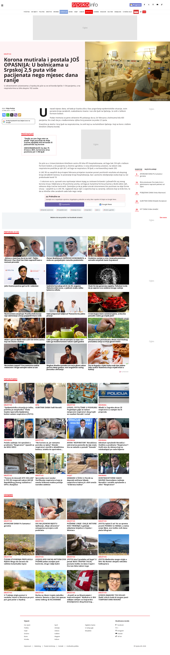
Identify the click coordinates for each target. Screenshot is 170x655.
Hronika (56, 12)
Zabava (81, 12)
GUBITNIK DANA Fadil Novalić (48, 407)
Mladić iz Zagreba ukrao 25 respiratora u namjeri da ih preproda (110, 409)
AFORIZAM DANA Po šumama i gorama (17, 524)
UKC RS (98, 210)
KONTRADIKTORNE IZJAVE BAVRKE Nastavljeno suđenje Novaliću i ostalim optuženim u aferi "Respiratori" (112, 481)
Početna (27, 12)
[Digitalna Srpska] (136, 12)
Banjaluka (118, 12)
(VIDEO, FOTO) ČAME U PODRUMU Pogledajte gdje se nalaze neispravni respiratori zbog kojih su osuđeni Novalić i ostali (82, 410)
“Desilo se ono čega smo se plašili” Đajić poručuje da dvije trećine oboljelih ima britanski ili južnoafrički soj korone (38, 141)
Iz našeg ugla (127, 12)
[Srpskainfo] (85, 5)
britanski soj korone (47, 210)
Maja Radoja (10, 108)
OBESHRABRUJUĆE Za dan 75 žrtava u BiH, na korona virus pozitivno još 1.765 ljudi (37, 150)
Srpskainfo (66, 204)
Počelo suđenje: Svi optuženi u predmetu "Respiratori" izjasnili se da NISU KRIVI (19, 445)
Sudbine (96, 12)
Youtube (120, 633)
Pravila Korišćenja (49, 646)
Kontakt (60, 646)
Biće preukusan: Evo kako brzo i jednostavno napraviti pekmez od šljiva (152, 184)
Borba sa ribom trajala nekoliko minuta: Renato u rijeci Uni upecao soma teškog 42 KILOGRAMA (50, 597)
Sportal (89, 12)
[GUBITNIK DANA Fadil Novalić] (50, 393)
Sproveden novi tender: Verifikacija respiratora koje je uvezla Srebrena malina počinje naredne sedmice (49, 481)
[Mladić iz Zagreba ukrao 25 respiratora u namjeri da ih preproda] (113, 393)
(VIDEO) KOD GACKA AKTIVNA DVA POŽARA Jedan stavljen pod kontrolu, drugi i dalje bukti (50, 561)
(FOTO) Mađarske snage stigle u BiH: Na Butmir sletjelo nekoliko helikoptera (112, 561)
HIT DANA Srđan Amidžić (149, 209)
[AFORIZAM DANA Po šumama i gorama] (19, 509)
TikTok (119, 636)
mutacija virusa (76, 210)
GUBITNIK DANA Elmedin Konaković (153, 201)
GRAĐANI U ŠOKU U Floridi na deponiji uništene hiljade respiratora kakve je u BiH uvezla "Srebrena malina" (81, 481)
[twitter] (148, 4)
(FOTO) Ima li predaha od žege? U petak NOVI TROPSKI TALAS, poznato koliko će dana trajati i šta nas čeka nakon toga (82, 562)
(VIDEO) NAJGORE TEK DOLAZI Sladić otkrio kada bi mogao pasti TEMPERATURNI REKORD (113, 597)
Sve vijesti (34, 12)
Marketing (37, 646)
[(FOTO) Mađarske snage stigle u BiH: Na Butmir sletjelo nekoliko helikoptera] (113, 544)
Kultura (110, 12)
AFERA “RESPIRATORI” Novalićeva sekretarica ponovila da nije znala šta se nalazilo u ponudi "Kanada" (82, 445)
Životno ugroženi (109, 210)
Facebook (120, 625)
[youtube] (157, 4)
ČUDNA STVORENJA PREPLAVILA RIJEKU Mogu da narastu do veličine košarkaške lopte (18, 561)
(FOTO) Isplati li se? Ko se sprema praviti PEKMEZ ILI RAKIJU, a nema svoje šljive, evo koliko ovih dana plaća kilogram (113, 526)
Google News (107, 204)
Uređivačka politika (73, 646)
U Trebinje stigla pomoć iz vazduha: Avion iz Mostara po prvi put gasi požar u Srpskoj (19, 597)
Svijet (76, 12)
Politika (41, 12)
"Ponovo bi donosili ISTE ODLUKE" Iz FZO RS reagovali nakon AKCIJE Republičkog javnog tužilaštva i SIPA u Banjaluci (19, 481)
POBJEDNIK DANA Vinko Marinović (153, 193)
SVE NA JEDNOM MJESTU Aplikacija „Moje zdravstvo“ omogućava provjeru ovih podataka (47, 526)
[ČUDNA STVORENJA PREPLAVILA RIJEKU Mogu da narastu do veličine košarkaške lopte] (19, 544)
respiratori (88, 210)
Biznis (71, 12)
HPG (37, 405)
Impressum (27, 646)
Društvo (49, 12)
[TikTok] (161, 4)
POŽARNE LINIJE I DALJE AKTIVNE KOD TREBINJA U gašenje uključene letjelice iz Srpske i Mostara (82, 526)
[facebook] (144, 4)
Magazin (103, 12)
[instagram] (153, 4)
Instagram (120, 631)
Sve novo (163, 217)
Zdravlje (63, 12)
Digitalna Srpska (90, 625)
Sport (56, 625)
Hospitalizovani (62, 210)
